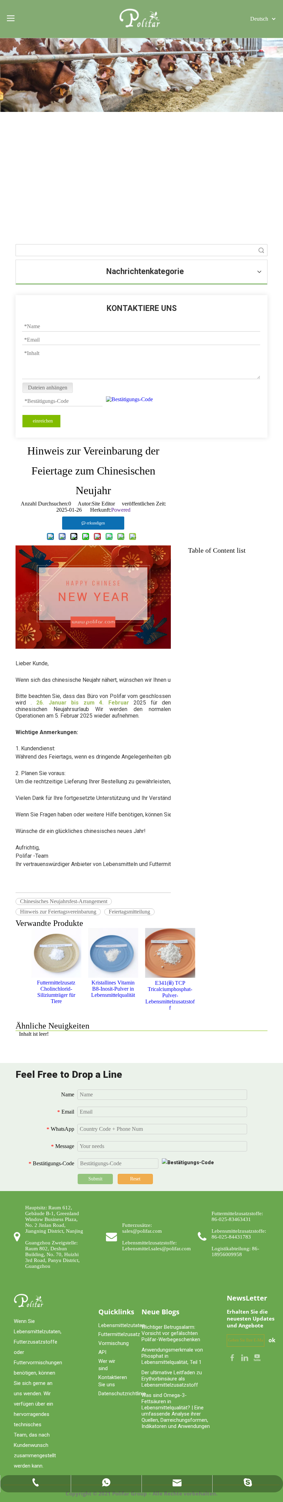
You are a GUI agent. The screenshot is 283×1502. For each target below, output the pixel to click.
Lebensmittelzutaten (121, 1325)
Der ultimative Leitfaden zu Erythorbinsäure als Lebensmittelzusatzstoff (172, 1378)
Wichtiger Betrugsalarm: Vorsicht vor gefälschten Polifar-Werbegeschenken (171, 1333)
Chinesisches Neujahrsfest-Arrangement (63, 901)
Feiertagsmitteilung (129, 912)
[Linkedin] (245, 1357)
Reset (135, 1178)
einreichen (43, 421)
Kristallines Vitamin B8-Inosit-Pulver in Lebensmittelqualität (113, 989)
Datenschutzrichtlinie (122, 1393)
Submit (95, 1178)
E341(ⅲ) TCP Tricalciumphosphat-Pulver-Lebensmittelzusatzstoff (170, 995)
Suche (261, 250)
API (102, 1352)
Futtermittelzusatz (119, 1334)
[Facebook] (233, 1357)
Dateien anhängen (47, 387)
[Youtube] (257, 1357)
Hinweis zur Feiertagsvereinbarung (58, 912)
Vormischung (113, 1343)
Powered (120, 510)
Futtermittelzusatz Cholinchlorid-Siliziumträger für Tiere (56, 992)
